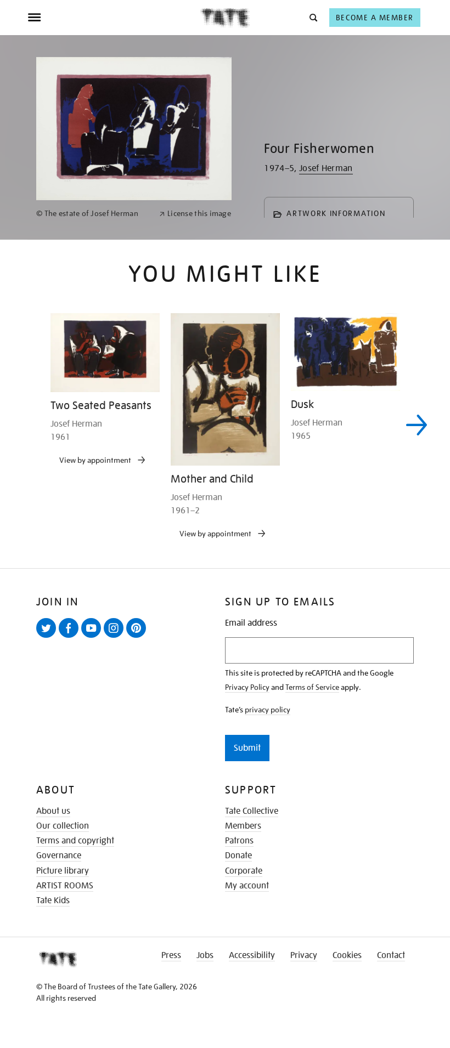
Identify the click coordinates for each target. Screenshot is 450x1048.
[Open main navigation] (113, 17)
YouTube (93, 637)
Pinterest (138, 637)
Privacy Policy (247, 687)
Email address (251, 623)
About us (53, 811)
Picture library (62, 870)
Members (243, 825)
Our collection (62, 825)
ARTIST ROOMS (64, 885)
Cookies (347, 955)
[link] (93, 213)
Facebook (70, 637)
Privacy (303, 955)
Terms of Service (312, 687)
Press (171, 955)
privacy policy (267, 710)
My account (247, 885)
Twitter (48, 637)
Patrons (239, 840)
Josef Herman (326, 168)
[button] (312, 17)
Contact (391, 955)
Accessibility (252, 955)
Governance (58, 855)
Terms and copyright (75, 840)
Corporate (243, 870)
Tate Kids (53, 900)
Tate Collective (251, 811)
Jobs (204, 955)
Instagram (115, 637)
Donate (238, 855)
